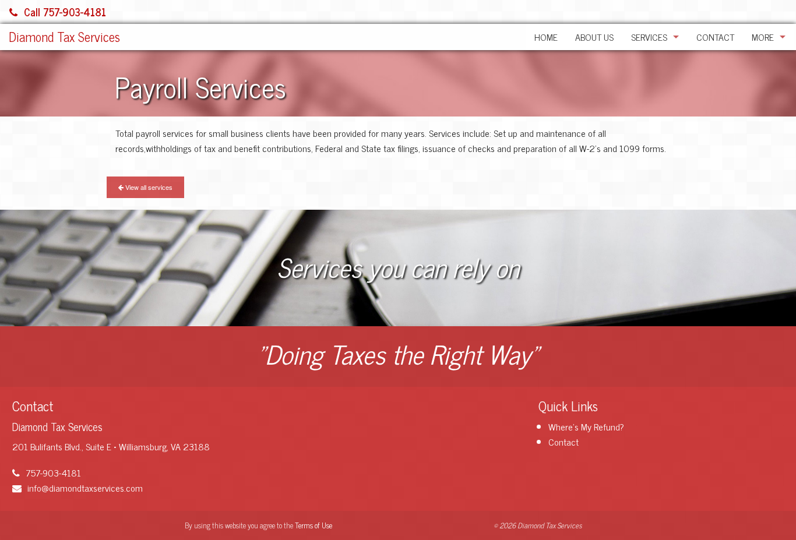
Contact (715, 36)
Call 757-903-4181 (65, 11)
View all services (148, 187)
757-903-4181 (53, 472)
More (763, 36)
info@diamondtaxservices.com (85, 487)
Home (546, 36)
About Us (594, 36)
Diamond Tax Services (64, 36)
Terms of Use (313, 525)
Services (649, 36)
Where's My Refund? (586, 426)
